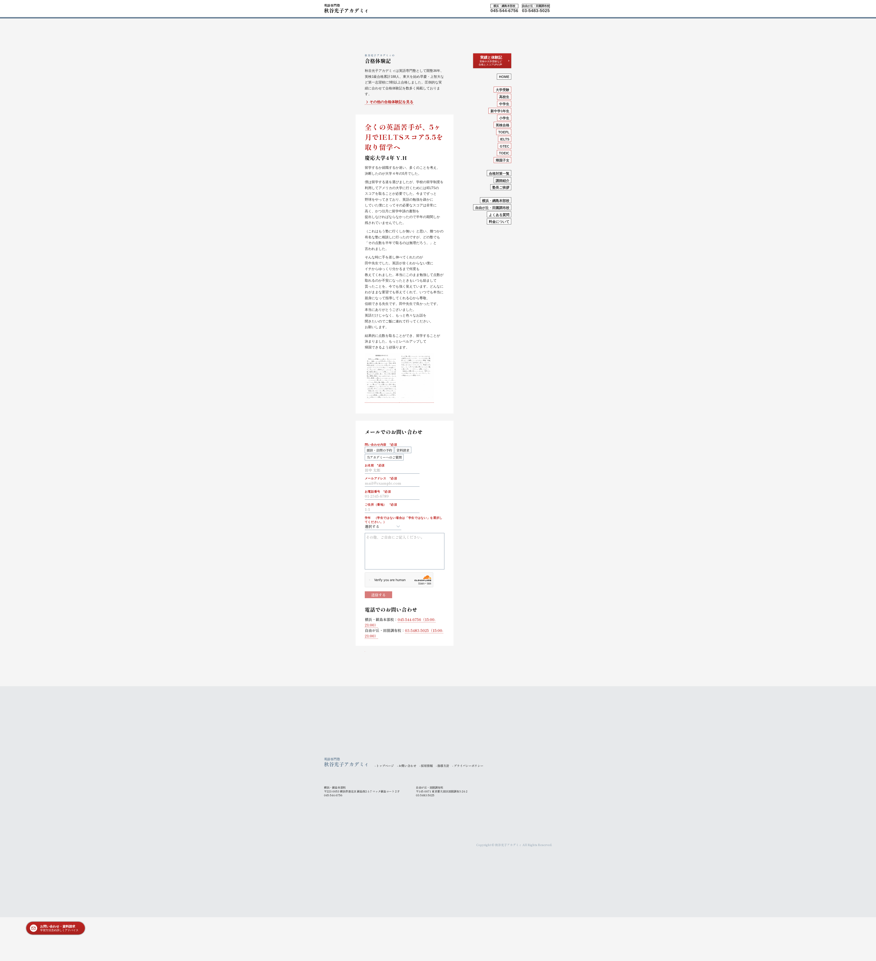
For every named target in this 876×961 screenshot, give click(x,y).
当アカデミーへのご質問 (384, 457)
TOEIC (504, 153)
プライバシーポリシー (468, 766)
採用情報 (427, 766)
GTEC (504, 146)
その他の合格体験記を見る (391, 102)
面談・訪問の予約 (379, 450)
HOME (504, 77)
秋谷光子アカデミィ (346, 8)
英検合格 (502, 125)
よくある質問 (499, 215)
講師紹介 (502, 180)
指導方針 (443, 766)
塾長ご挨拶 (500, 187)
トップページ (385, 766)
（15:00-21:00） (400, 622)
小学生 (504, 118)
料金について (499, 221)
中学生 (504, 104)
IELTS (504, 139)
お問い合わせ (407, 766)
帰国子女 (502, 160)
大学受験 (502, 90)
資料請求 (402, 450)
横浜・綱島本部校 (495, 201)
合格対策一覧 (499, 173)
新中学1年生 (499, 111)
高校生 (504, 97)
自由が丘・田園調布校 (492, 208)
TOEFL (503, 132)
